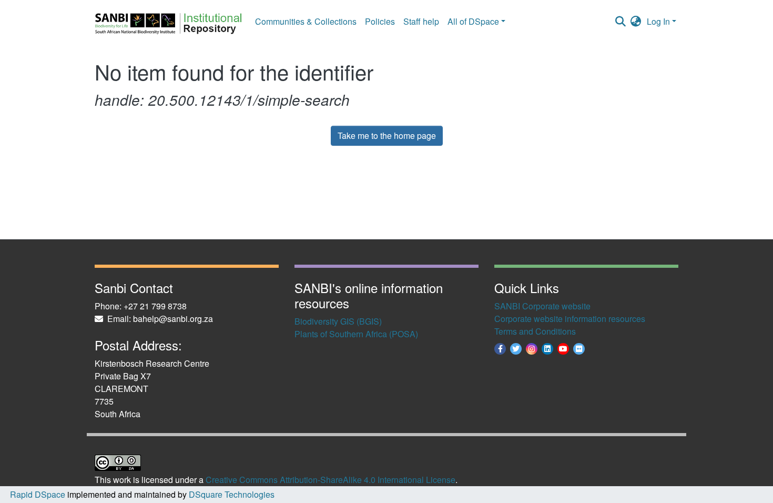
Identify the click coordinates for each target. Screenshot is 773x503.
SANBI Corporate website (542, 306)
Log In (658, 21)
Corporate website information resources (569, 319)
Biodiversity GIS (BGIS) (338, 321)
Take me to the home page (387, 135)
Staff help (421, 21)
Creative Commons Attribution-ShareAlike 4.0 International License (330, 480)
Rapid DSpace (37, 494)
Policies (380, 21)
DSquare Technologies (230, 494)
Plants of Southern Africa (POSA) (356, 334)
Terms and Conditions (535, 331)
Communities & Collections (306, 21)
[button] (636, 21)
